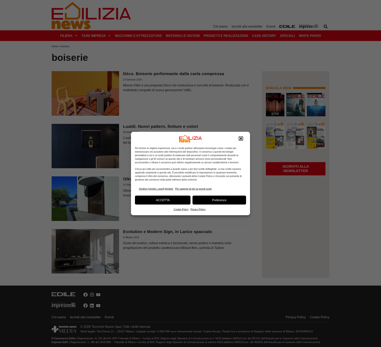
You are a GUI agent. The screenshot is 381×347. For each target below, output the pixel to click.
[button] (241, 139)
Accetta (163, 200)
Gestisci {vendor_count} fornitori (156, 188)
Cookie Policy (181, 209)
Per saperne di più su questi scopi (193, 188)
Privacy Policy (198, 209)
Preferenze (219, 200)
